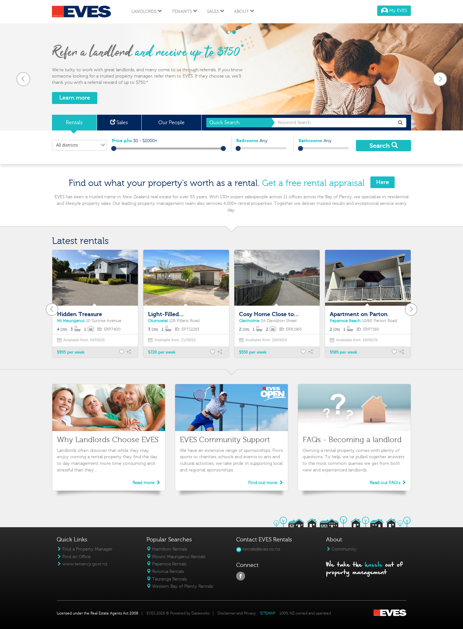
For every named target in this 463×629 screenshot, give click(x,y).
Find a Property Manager (86, 549)
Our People (171, 122)
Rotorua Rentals (167, 571)
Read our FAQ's (386, 482)
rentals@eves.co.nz (260, 549)
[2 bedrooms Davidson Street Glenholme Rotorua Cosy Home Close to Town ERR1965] (277, 278)
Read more (144, 482)
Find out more (263, 482)
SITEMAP (267, 613)
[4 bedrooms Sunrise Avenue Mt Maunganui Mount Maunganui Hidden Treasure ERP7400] (95, 278)
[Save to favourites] (122, 352)
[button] (23, 76)
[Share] (129, 352)
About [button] (242, 11)
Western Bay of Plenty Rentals (182, 586)
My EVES (397, 10)
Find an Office (76, 556)
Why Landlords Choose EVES (107, 440)
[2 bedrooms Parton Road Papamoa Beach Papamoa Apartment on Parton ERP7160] (368, 278)
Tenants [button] (182, 11)
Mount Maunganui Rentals (178, 556)
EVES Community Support (225, 440)
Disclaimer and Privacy (237, 613)
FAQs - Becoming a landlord (352, 440)
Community (343, 549)
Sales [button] (213, 11)
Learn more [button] (74, 98)
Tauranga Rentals (169, 579)
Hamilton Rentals (169, 549)
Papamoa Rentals (168, 564)
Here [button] (382, 182)
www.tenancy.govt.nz (84, 564)
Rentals (74, 122)
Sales (121, 122)
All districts (67, 145)
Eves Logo (81, 12)
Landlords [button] (144, 11)
